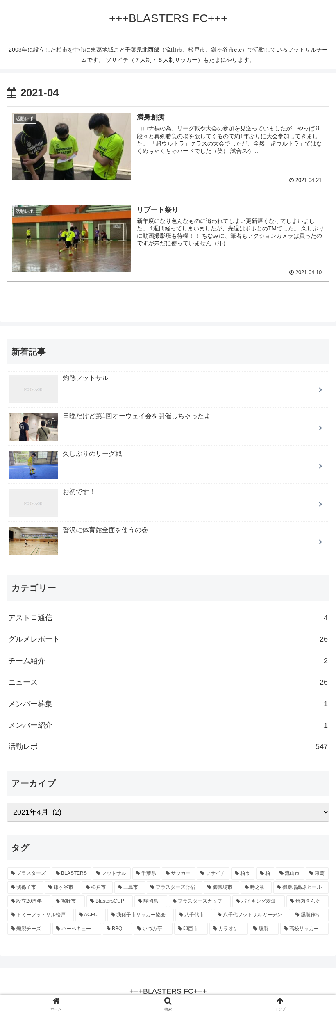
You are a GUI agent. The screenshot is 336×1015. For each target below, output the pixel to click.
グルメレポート (168, 639)
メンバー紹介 (168, 725)
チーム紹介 (168, 661)
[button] (311, 787)
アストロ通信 (168, 618)
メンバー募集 (168, 704)
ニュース (168, 682)
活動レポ (168, 746)
